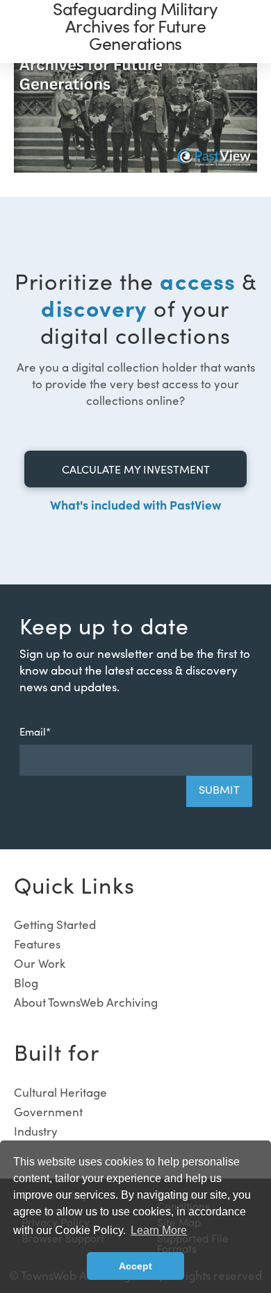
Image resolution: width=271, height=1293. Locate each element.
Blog (26, 983)
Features (37, 944)
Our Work (39, 963)
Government (48, 1112)
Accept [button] (135, 1266)
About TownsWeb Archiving (86, 1002)
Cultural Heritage (60, 1092)
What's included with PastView (135, 504)
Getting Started (55, 924)
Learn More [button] (159, 1230)
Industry (36, 1131)
